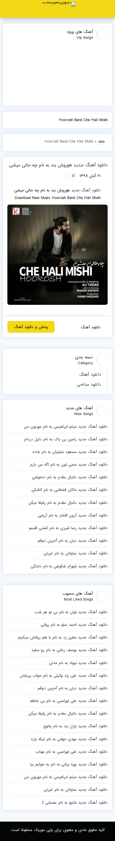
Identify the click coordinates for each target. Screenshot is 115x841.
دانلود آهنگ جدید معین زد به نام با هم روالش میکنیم (63, 637)
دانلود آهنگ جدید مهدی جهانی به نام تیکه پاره (69, 739)
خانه (101, 141)
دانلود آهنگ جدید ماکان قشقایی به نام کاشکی (70, 490)
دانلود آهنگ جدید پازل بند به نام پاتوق (75, 726)
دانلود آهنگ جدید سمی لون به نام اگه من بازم (69, 464)
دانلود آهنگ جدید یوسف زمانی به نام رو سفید (69, 650)
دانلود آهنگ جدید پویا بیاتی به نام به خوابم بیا (69, 764)
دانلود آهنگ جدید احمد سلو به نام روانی (74, 625)
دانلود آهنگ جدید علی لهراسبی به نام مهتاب (71, 752)
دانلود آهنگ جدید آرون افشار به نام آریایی (73, 515)
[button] (108, 8)
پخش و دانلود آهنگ (31, 327)
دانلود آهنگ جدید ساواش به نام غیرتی (76, 553)
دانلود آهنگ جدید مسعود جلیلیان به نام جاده (70, 452)
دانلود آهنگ (90, 374)
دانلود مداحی (89, 384)
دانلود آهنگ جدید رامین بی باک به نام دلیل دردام (66, 439)
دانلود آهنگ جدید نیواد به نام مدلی (78, 663)
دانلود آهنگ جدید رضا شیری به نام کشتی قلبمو (68, 528)
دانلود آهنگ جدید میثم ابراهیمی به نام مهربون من (66, 426)
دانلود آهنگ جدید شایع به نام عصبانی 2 (75, 802)
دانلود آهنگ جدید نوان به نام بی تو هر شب (71, 612)
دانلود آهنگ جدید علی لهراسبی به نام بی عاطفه (69, 701)
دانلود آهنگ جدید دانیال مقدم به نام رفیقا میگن (68, 503)
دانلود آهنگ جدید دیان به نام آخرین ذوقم (73, 541)
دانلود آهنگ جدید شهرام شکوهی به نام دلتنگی (69, 566)
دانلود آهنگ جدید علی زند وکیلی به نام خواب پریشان (64, 675)
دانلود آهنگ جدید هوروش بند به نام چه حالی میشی (58, 165)
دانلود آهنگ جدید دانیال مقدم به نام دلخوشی (70, 477)
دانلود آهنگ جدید (86, 190)
